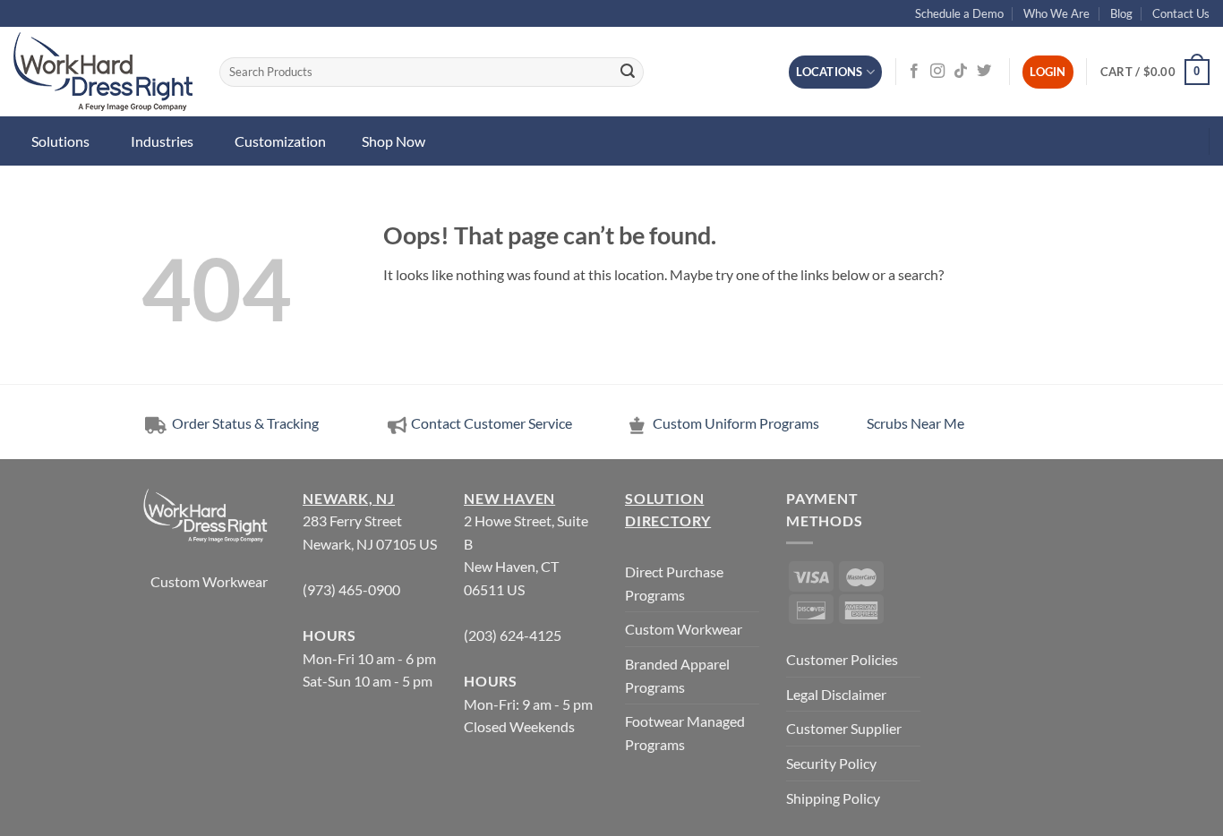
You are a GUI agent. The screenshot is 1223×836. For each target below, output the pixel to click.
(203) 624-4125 (512, 635)
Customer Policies (842, 659)
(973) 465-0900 (351, 589)
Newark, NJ (349, 498)
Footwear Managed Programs (685, 732)
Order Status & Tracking (244, 422)
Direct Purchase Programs (674, 583)
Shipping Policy (833, 797)
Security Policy (831, 763)
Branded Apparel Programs (677, 675)
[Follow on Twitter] (984, 72)
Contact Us (1181, 13)
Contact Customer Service (491, 422)
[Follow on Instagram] (937, 72)
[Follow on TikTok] (961, 72)
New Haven (509, 498)
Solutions (60, 140)
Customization (280, 140)
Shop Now (393, 140)
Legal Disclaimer (836, 694)
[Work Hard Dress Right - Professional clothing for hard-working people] (102, 71)
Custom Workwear (209, 581)
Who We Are (1056, 13)
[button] (1155, 72)
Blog (1121, 13)
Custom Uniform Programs (736, 422)
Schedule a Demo (959, 13)
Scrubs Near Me (915, 422)
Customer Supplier (844, 728)
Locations (829, 71)
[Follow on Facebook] (914, 72)
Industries (162, 140)
